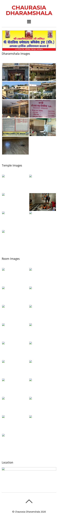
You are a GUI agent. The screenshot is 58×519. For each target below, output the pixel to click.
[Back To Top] (29, 501)
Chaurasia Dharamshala (27, 511)
